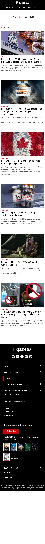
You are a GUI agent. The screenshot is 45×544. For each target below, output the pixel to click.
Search (6, 408)
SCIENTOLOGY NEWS (12, 384)
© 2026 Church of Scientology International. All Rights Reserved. (18, 485)
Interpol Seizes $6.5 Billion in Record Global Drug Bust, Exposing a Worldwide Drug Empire (21, 60)
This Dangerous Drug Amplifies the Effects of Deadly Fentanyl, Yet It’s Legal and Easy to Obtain (21, 314)
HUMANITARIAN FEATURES (15, 390)
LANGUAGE (8, 478)
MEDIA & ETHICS (25, 8)
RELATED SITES (10, 468)
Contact (6, 398)
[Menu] (40, 7)
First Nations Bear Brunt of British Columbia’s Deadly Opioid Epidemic (21, 162)
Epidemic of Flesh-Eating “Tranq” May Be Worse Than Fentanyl (19, 263)
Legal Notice (28, 489)
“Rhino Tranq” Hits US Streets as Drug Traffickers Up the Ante (18, 214)
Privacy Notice (34, 487)
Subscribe (11, 431)
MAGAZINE (9, 437)
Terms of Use (20, 489)
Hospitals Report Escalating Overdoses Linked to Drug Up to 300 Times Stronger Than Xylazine (21, 111)
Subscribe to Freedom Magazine (15, 401)
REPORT (10, 379)
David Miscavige (9, 415)
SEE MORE (14, 458)
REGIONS (7, 473)
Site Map (6, 405)
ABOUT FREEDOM (11, 394)
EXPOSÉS (9, 8)
